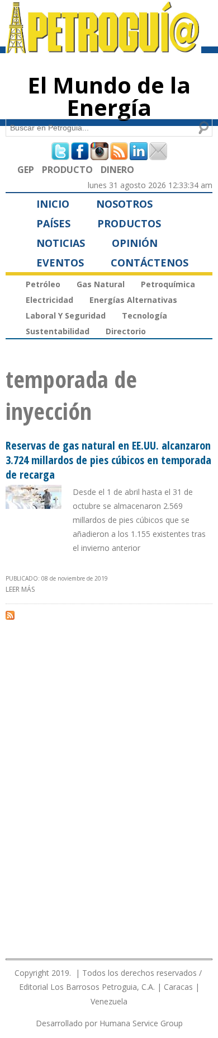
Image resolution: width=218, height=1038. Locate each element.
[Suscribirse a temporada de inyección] (10, 615)
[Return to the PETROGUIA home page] (103, 48)
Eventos (60, 262)
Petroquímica (168, 284)
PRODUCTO (67, 169)
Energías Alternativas (133, 299)
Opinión (135, 243)
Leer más (20, 589)
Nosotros (124, 204)
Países (53, 223)
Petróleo (43, 284)
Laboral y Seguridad (66, 315)
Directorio (126, 331)
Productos (129, 223)
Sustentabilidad (57, 331)
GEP (25, 169)
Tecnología (144, 315)
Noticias (60, 243)
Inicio (52, 204)
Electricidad (49, 299)
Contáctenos (149, 262)
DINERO (117, 169)
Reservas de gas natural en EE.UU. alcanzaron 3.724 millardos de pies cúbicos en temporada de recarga (108, 460)
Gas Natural (101, 284)
